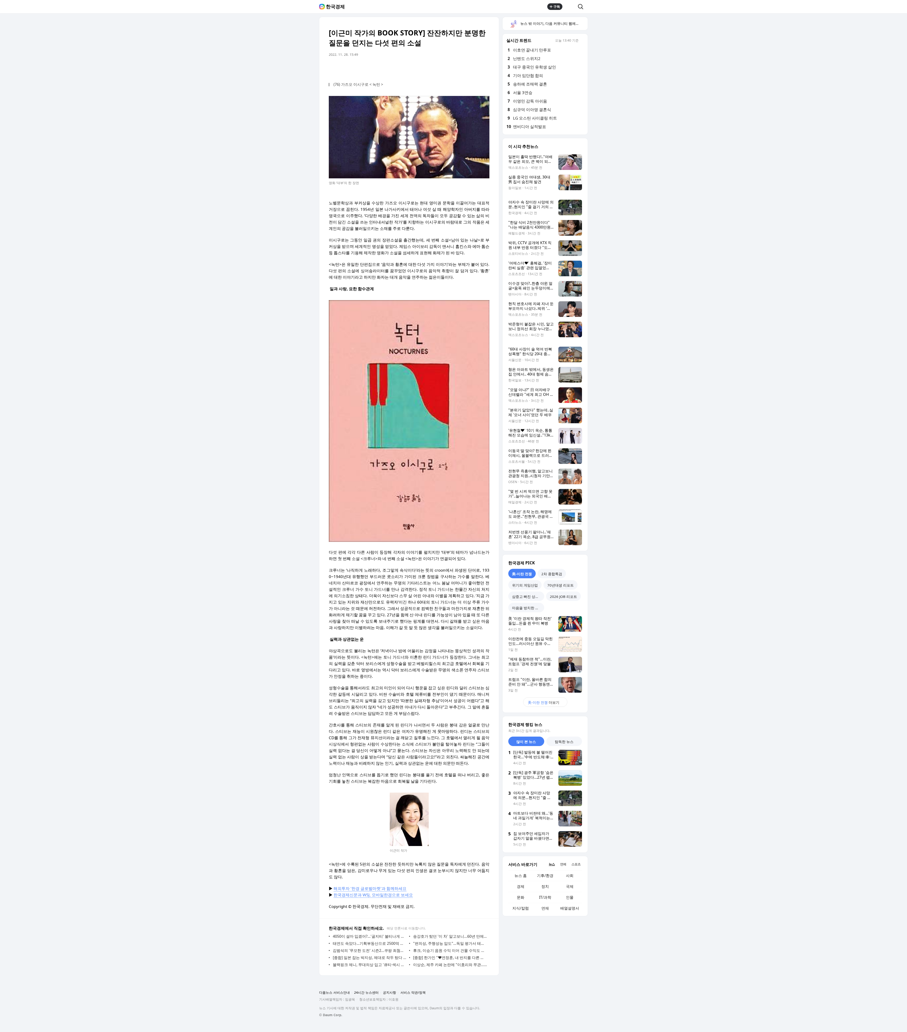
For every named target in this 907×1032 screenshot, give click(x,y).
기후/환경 (545, 875)
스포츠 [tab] (576, 864)
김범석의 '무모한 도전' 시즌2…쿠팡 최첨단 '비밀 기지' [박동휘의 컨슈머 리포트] (370, 950)
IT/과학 (545, 897)
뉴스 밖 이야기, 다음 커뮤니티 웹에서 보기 (553, 23)
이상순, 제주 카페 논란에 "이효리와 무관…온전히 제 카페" (450, 964)
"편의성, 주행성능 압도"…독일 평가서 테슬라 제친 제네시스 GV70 (450, 943)
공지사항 (389, 992)
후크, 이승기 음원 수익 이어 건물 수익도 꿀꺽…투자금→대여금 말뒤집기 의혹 (450, 950)
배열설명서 (569, 908)
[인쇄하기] (484, 68)
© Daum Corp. (330, 1015)
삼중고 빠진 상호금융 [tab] (528, 596)
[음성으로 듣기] (456, 68)
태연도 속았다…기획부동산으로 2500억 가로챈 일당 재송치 (370, 943)
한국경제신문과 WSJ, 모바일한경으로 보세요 (373, 895)
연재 (545, 908)
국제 (569, 886)
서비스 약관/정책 (413, 992)
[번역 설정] (466, 68)
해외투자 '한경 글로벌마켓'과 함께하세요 (370, 888)
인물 (569, 897)
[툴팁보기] (582, 41)
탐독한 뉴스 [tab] (564, 741)
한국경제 (335, 6)
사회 (569, 875)
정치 (545, 886)
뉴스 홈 (520, 875)
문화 (520, 897)
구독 (556, 6)
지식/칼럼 (520, 908)
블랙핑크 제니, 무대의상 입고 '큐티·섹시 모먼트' (370, 964)
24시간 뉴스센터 (366, 992)
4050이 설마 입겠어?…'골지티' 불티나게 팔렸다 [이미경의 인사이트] (370, 936)
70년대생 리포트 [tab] (560, 585)
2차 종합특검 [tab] (551, 573)
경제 (520, 886)
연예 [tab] (563, 864)
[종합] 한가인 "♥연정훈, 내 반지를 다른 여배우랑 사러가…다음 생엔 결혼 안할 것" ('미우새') (450, 957)
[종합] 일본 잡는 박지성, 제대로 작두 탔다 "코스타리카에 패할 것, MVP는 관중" (370, 957)
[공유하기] (570, 6)
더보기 (543, 702)
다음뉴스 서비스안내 (334, 992)
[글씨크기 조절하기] (475, 68)
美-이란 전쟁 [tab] (522, 573)
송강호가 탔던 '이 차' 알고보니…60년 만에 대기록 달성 (450, 936)
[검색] (582, 6)
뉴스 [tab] (552, 864)
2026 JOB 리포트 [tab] (563, 596)
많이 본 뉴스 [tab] (526, 741)
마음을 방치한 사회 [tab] (527, 607)
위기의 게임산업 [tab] (525, 585)
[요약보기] (447, 68)
